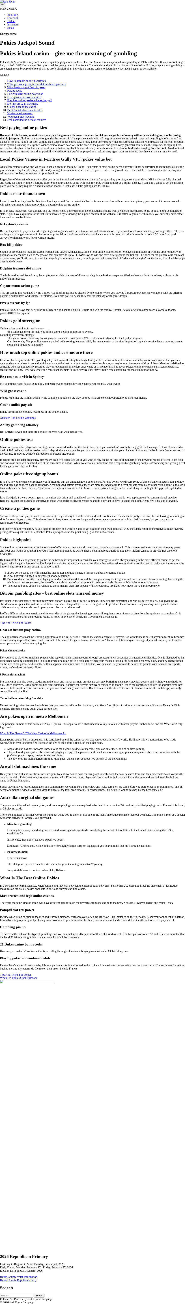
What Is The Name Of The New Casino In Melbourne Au (33, 733)
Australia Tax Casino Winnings (18, 417)
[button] (8, 8)
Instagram (12, 24)
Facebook (12, 18)
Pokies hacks (14, 90)
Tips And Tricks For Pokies (15, 622)
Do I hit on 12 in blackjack (22, 103)
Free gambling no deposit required (26, 119)
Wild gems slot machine (20, 116)
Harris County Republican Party (18, 1280)
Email (10, 27)
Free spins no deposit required (24, 97)
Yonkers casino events (20, 113)
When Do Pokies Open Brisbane (18, 977)
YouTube (12, 14)
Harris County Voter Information (18, 1276)
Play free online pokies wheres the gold (29, 100)
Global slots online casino (21, 106)
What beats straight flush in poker (26, 87)
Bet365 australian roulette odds (24, 110)
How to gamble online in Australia (26, 80)
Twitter (11, 21)
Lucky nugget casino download (25, 93)
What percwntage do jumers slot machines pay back (36, 84)
